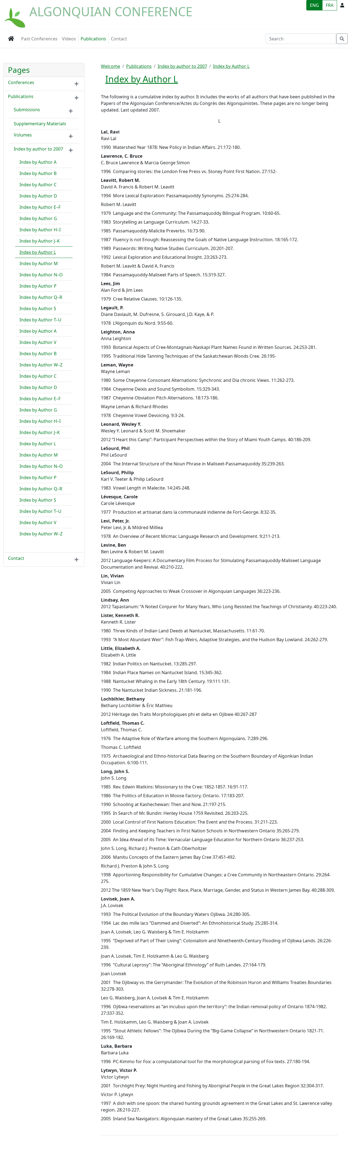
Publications (93, 39)
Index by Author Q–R (40, 297)
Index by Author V (37, 342)
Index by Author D (38, 196)
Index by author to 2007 (38, 149)
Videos (69, 39)
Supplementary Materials (40, 124)
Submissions (27, 110)
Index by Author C (37, 185)
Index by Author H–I (40, 230)
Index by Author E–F (40, 207)
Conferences (21, 82)
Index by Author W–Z (41, 365)
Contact (119, 39)
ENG (314, 5)
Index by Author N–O (41, 275)
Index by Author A (37, 162)
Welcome (110, 66)
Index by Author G (38, 218)
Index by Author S (37, 308)
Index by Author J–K (39, 241)
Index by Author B (37, 173)
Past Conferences (39, 39)
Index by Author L (37, 252)
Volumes (23, 135)
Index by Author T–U (40, 320)
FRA (329, 5)
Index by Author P (37, 286)
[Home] (15, 15)
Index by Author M (38, 263)
